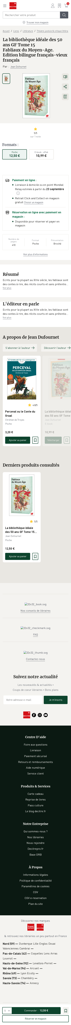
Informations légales (35, 874)
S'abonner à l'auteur (18, 348)
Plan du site (35, 904)
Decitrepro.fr (35, 848)
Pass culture (35, 805)
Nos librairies (35, 837)
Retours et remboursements (35, 762)
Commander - (36, 1010)
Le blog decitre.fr (35, 811)
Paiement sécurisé (35, 756)
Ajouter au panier (18, 440)
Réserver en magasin (35, 1018)
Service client (35, 773)
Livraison (35, 750)
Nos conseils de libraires (35, 610)
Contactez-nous (35, 659)
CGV (35, 892)
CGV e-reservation (36, 898)
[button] (35, 282)
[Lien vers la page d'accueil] (12, 5)
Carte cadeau (35, 793)
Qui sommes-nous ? (36, 831)
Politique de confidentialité (35, 880)
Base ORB (35, 854)
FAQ (35, 634)
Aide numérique (35, 767)
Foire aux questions (35, 744)
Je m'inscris (55, 699)
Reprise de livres (35, 799)
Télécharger (53, 440)
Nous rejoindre (35, 843)
